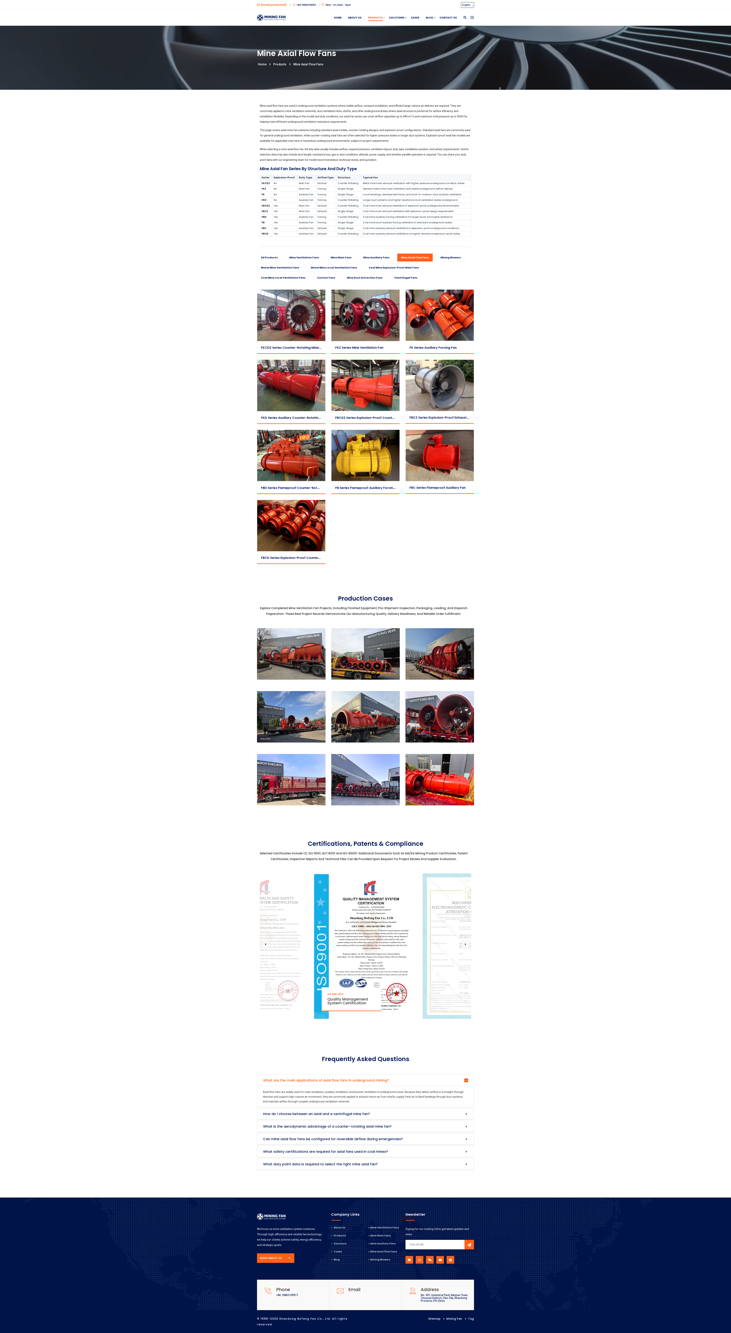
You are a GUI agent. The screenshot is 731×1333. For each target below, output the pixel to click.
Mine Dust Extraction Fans (365, 278)
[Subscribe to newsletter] (469, 1244)
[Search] (465, 18)
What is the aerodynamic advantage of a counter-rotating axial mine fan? (327, 1126)
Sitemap (434, 1319)
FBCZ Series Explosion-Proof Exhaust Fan (441, 417)
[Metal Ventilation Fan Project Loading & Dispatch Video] (291, 654)
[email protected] (359, 1295)
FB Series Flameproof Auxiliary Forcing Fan (368, 488)
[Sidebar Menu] (472, 22)
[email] (409, 1260)
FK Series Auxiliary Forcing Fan (433, 347)
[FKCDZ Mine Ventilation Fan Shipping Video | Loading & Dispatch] (439, 654)
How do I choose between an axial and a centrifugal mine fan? (316, 1113)
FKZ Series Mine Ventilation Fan (359, 347)
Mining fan (454, 1319)
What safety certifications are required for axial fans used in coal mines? (325, 1151)
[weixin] (430, 1260)
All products (269, 257)
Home (338, 17)
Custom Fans (326, 278)
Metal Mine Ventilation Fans (280, 267)
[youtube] (440, 1260)
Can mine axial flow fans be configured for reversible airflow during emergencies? (333, 1139)
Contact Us (448, 17)
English (466, 4)
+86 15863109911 (306, 4)
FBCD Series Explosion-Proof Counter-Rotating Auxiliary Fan (308, 558)
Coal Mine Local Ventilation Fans (283, 278)
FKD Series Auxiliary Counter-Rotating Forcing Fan (300, 418)
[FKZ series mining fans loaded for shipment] (365, 717)
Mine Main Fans (341, 257)
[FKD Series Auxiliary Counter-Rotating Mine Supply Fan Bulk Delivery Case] (439, 779)
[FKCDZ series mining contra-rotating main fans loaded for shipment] (291, 717)
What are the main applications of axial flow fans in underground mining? (326, 1080)
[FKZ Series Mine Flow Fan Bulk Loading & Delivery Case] (365, 779)
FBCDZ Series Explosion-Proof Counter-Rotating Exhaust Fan (382, 418)
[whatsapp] (419, 1260)
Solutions (396, 17)
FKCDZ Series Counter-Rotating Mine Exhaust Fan (299, 347)
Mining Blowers (451, 257)
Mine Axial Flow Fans (308, 64)
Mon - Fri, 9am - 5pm (338, 4)
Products (375, 17)
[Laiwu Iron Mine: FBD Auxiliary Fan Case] (365, 654)
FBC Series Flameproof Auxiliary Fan (437, 487)
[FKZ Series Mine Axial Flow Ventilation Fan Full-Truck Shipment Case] (439, 717)
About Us (355, 17)
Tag (471, 1319)
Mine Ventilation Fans (304, 257)
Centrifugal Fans (405, 278)
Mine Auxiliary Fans (376, 257)
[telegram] (450, 1260)
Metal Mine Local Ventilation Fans (334, 267)
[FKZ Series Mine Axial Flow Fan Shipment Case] (291, 779)
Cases (415, 17)
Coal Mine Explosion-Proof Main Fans (394, 267)
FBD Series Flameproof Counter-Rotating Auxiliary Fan (303, 488)
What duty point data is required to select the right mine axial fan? (320, 1164)
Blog (429, 17)
